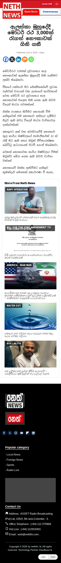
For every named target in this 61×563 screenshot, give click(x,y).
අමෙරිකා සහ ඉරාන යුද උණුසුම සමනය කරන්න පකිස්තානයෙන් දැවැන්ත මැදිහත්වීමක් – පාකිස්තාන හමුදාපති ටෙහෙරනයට (30, 295)
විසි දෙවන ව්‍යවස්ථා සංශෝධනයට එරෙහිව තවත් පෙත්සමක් (29, 256)
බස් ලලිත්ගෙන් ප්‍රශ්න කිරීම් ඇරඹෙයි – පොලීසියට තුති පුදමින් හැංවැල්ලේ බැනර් (27, 372)
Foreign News (15, 459)
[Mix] (25, 59)
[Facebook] (6, 59)
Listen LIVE (47, 4)
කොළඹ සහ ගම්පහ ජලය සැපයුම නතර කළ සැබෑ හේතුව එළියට (29, 335)
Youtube (21, 433)
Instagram (15, 433)
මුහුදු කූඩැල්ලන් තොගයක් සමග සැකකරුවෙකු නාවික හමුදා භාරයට (30, 218)
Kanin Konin (31, 11)
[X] (12, 59)
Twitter (9, 433)
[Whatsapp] (31, 59)
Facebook (4, 433)
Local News (13, 454)
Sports (10, 465)
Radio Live (13, 470)
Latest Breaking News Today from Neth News (12, 11)
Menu (56, 4)
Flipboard (27, 433)
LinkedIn (33, 433)
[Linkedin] (18, 59)
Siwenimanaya (50, 11)
